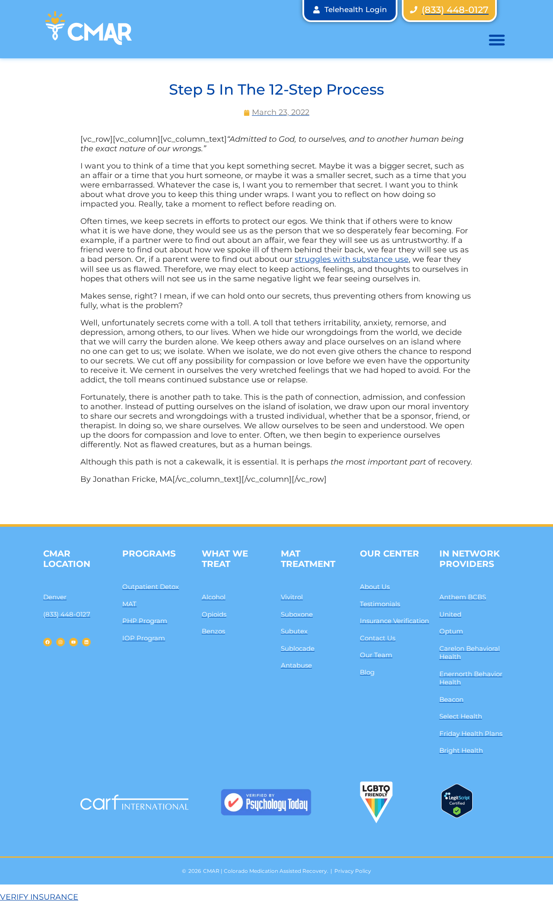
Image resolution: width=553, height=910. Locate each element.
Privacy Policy (352, 871)
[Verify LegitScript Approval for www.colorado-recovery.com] (457, 815)
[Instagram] (60, 642)
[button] (497, 40)
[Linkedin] (86, 642)
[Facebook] (47, 642)
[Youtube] (73, 642)
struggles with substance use (352, 259)
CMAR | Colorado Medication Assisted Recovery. (265, 871)
